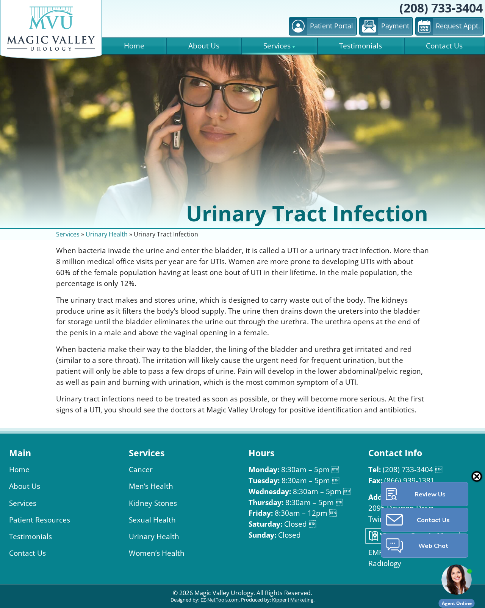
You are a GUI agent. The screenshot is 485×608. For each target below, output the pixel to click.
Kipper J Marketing (292, 600)
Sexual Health (152, 520)
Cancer (141, 470)
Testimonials (360, 46)
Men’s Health (151, 486)
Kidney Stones (153, 503)
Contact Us (444, 46)
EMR (375, 553)
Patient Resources (39, 520)
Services (277, 46)
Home (134, 46)
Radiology (384, 564)
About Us (203, 46)
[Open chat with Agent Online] (456, 579)
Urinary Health (107, 234)
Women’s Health (157, 553)
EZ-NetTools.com (219, 600)
